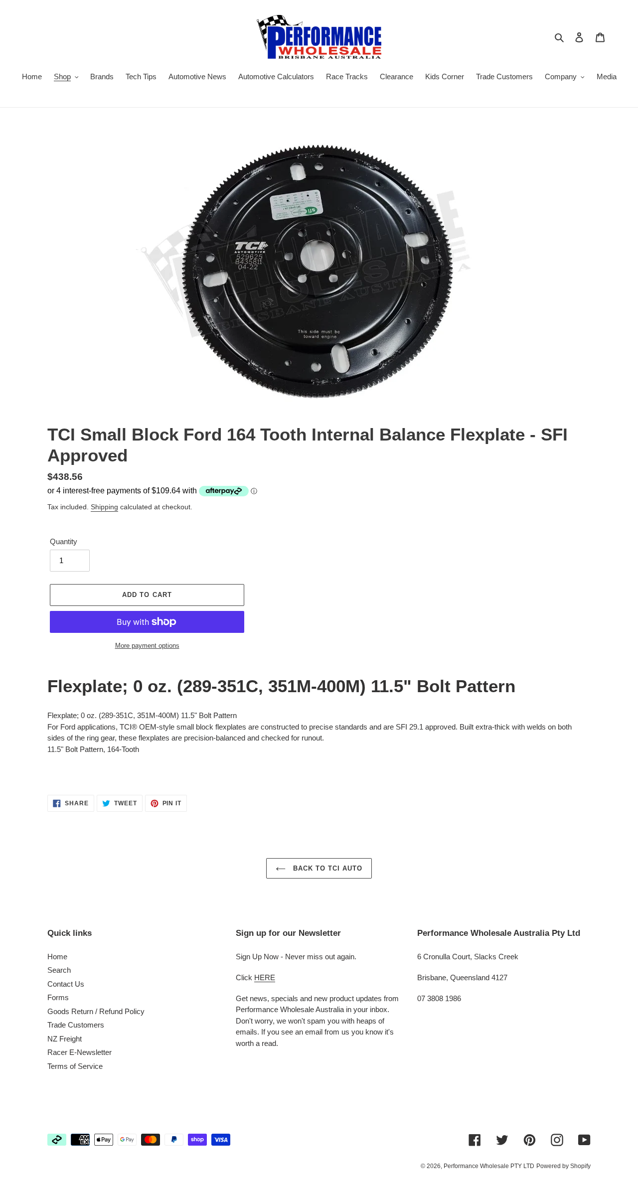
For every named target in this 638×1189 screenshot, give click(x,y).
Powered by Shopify (563, 1166)
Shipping (104, 507)
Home (57, 956)
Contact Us (65, 984)
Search (59, 970)
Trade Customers (75, 1025)
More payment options (147, 645)
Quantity (63, 541)
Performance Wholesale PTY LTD (489, 1166)
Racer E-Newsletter (79, 1052)
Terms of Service (75, 1066)
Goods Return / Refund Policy (96, 1011)
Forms (58, 997)
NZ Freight (64, 1039)
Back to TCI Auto (327, 868)
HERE (264, 977)
